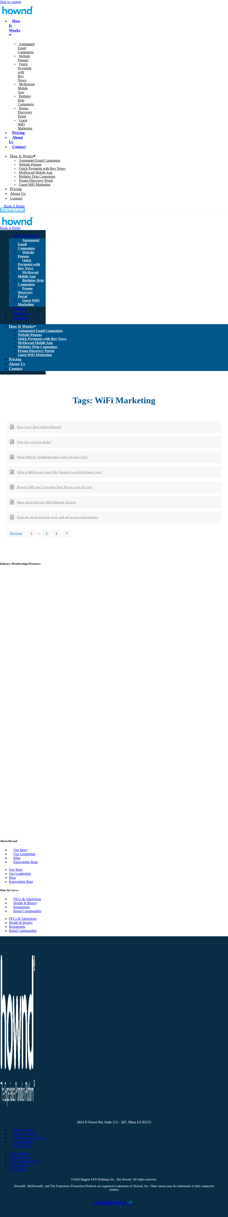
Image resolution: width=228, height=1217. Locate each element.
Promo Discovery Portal (25, 112)
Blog (16, 858)
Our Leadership (24, 854)
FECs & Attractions (27, 899)
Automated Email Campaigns (39, 160)
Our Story (20, 850)
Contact (19, 146)
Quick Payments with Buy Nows (42, 168)
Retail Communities (27, 911)
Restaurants (21, 907)
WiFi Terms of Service (29, 1138)
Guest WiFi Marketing (34, 184)
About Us (16, 139)
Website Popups (24, 58)
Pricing (18, 132)
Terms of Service (25, 1134)
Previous (16, 533)
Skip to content (10, 2)
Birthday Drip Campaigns (37, 176)
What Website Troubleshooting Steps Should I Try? (52, 457)
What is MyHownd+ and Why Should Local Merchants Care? (59, 472)
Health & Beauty (25, 903)
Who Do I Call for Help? (34, 442)
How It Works (14, 26)
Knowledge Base (25, 862)
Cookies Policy (24, 1142)
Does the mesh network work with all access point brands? (57, 517)
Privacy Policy (23, 1130)
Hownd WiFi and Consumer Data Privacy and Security (55, 487)
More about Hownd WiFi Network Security (47, 502)
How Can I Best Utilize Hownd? (39, 427)
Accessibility (22, 1146)
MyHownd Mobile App (26, 88)
